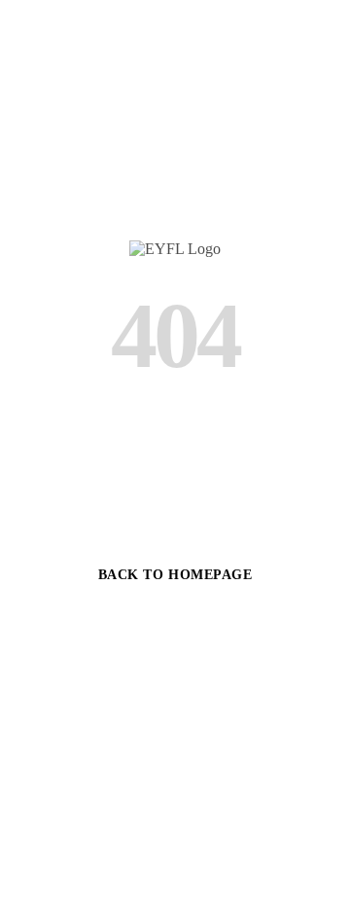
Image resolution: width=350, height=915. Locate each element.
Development (175, 679)
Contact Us (238, 731)
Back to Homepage (175, 574)
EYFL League (175, 626)
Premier (98, 731)
